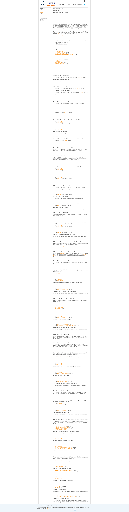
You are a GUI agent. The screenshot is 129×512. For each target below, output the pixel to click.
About (60, 4)
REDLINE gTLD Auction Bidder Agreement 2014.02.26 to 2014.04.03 (64, 448)
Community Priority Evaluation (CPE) (44, 16)
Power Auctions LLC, (63, 253)
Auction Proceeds (43, 14)
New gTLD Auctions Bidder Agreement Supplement (62, 249)
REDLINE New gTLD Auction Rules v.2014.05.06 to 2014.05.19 (63, 417)
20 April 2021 (79, 14)
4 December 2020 (80, 77)
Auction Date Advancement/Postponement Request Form (62, 55)
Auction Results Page (58, 60)
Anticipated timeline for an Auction (59, 59)
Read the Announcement (58, 438)
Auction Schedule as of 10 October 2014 (65, 348)
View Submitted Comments (58, 273)
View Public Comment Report (59, 466)
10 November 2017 (66, 112)
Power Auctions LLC (76, 399)
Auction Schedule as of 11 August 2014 (62, 381)
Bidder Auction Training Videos (59, 51)
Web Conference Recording (59, 485)
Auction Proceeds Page (58, 61)
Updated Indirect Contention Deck (59, 63)
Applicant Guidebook (43, 9)
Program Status (69, 4)
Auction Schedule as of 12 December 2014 (63, 289)
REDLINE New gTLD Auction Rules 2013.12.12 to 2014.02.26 (63, 470)
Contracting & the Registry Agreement (43, 19)
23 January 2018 (66, 105)
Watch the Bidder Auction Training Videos (60, 429)
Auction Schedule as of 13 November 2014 (63, 317)
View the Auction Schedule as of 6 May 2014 (61, 426)
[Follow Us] (84, 4)
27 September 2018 (81, 92)
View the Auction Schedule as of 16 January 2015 (61, 265)
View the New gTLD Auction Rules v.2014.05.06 (61, 428)
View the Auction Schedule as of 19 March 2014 (61, 461)
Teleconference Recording (58, 486)
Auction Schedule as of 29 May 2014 (62, 410)
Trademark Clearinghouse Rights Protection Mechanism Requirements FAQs (65, 496)
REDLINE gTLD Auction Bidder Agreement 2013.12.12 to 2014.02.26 (64, 471)
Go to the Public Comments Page (59, 246)
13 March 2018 (79, 99)
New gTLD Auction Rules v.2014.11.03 (60, 53)
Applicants (63, 4)
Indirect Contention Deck (58, 62)
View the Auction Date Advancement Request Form (62, 427)
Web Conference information (59, 307)
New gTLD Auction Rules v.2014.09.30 (62, 356)
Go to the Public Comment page (59, 303)
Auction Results (59, 404)
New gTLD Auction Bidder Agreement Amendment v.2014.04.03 (63, 447)
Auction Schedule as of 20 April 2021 (60, 52)
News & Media (79, 4)
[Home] (47, 5)
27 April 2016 (65, 140)
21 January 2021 (80, 73)
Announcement (60, 121)
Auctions (41, 12)
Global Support (42, 20)
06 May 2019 (78, 88)
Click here (59, 33)
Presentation (56, 487)
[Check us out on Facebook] (85, 4)
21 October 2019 (80, 81)
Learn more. (49, 508)
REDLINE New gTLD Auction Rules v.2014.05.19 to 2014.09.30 (66, 357)
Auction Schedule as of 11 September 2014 (63, 373)
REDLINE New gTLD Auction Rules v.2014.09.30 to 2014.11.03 (66, 325)
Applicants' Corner (42, 8)
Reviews (74, 4)
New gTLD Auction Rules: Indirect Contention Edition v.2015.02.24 (64, 54)
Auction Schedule (59, 123)
